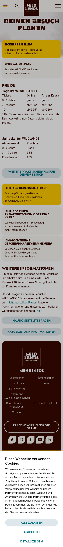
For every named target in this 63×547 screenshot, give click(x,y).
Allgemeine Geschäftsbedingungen (17, 396)
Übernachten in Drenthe (46, 403)
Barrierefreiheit (17, 388)
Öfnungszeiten (46, 377)
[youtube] (40, 440)
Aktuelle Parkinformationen (31, 331)
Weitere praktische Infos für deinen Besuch (31, 173)
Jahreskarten (17, 377)
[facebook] (30, 440)
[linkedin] (49, 440)
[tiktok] (12, 440)
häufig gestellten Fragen (22, 302)
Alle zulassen (32, 522)
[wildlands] (31, 8)
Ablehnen (32, 532)
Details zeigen (31, 541)
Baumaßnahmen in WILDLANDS (16, 405)
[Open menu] (58, 6)
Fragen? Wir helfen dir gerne (31, 426)
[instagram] (21, 440)
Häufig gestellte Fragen (31, 320)
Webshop (17, 412)
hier (39, 311)
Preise (46, 383)
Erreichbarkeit (16, 383)
